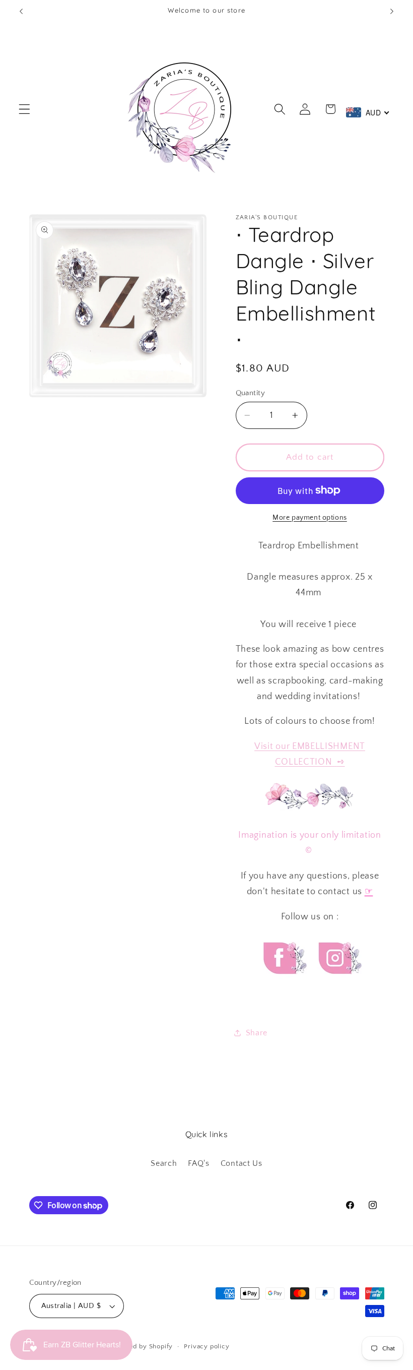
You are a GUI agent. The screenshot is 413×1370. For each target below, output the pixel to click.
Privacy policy (206, 1346)
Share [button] (256, 1032)
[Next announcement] (392, 11)
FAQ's (198, 1163)
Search (164, 1163)
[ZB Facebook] (283, 983)
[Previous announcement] (21, 11)
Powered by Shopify (141, 1346)
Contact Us (241, 1163)
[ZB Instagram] (338, 983)
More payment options (309, 518)
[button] (24, 109)
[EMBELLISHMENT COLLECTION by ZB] (335, 762)
